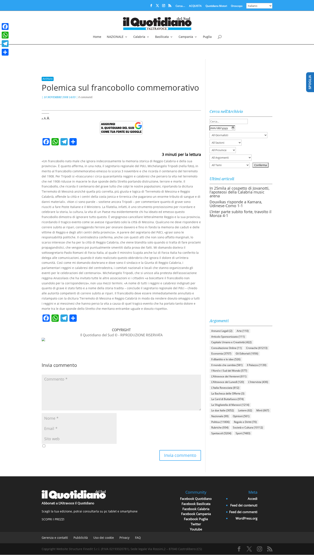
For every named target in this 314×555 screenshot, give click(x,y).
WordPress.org (246, 518)
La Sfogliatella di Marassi (230, 405)
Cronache (256, 348)
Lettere (245, 410)
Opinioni (241, 416)
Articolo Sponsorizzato (228, 336)
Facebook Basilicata (196, 504)
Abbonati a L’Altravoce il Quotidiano (68, 503)
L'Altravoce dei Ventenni (229, 376)
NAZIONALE (115, 37)
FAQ (138, 538)
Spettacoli (221, 433)
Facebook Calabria (195, 509)
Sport (243, 433)
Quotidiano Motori (216, 6)
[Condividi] (5, 52)
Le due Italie (222, 410)
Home (97, 37)
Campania (186, 37)
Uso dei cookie (103, 538)
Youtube (196, 529)
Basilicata (162, 37)
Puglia (207, 37)
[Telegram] (5, 43)
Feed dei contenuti (243, 505)
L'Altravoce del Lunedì (227, 382)
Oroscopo (236, 6)
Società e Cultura (248, 427)
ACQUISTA (195, 6)
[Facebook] (5, 26)
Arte (243, 331)
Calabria (139, 37)
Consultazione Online (226, 348)
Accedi (252, 498)
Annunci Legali (221, 331)
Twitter (196, 524)
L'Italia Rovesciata (225, 388)
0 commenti (85, 97)
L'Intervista (258, 382)
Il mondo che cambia (227, 365)
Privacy (124, 538)
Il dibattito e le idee (226, 359)
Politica (220, 422)
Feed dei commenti (243, 512)
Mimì (262, 410)
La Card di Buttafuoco (227, 399)
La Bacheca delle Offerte (227, 393)
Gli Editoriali (247, 353)
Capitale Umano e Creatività (231, 342)
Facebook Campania (196, 514)
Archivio (48, 79)
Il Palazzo (256, 365)
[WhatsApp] (5, 35)
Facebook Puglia (196, 519)
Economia (221, 353)
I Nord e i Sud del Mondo (229, 370)
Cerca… (180, 6)
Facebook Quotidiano (196, 498)
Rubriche (220, 427)
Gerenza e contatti (55, 538)
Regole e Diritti (245, 422)
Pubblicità (80, 538)
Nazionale (220, 416)
